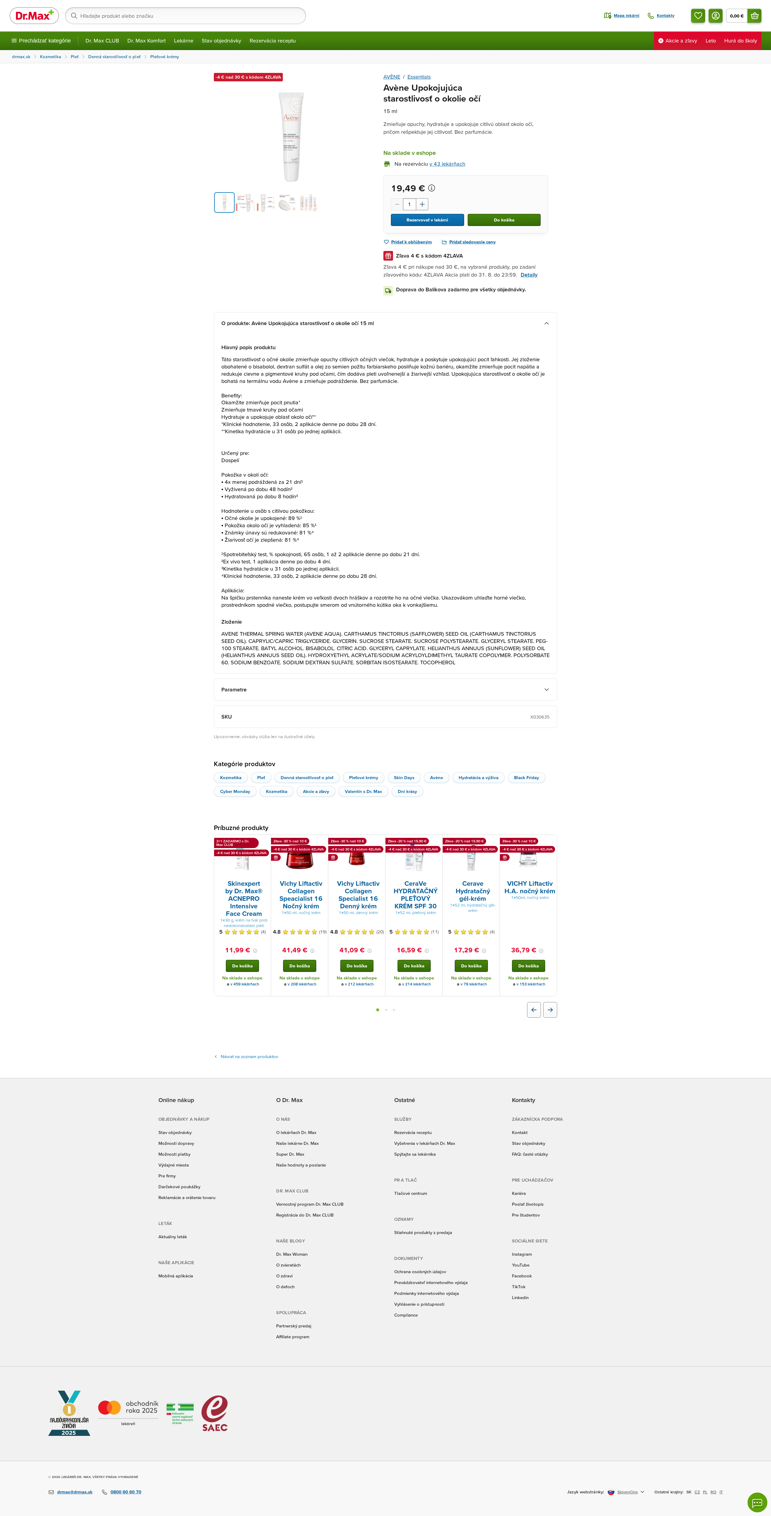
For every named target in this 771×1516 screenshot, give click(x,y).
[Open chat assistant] (757, 1502)
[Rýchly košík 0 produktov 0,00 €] (754, 16)
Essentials (419, 77)
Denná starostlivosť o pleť (307, 777)
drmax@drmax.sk (74, 1491)
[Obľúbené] (698, 16)
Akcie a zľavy (316, 791)
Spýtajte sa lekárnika (415, 1154)
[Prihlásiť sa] (716, 16)
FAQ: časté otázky (530, 1154)
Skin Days (404, 777)
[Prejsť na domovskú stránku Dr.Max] (34, 15)
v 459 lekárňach (244, 984)
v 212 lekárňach (359, 984)
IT (721, 1491)
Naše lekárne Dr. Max (297, 1143)
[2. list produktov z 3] (386, 1010)
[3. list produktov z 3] (394, 1010)
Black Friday (526, 777)
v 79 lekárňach (473, 984)
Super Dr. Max (290, 1154)
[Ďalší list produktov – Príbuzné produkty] (550, 1010)
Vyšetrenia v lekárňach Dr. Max (424, 1143)
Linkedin (520, 1297)
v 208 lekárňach (302, 984)
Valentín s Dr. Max (363, 791)
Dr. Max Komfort (146, 40)
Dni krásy (407, 791)
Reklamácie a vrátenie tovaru (186, 1197)
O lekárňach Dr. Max (296, 1132)
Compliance (406, 1314)
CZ (697, 1491)
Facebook (522, 1275)
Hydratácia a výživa (478, 777)
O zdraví (284, 1275)
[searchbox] (185, 15)
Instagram (522, 1254)
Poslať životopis (528, 1204)
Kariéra (519, 1193)
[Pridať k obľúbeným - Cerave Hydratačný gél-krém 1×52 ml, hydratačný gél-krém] (493, 842)
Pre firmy (167, 1175)
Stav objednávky (221, 40)
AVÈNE (391, 77)
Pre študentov (526, 1214)
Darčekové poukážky (179, 1186)
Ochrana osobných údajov (420, 1271)
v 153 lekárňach (531, 984)
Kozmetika (231, 777)
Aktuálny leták (172, 1236)
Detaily (529, 274)
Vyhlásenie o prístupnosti (419, 1304)
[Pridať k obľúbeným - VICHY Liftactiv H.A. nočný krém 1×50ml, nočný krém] (550, 842)
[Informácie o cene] (431, 188)
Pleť (261, 777)
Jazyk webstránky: (585, 1491)
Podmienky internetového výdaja (426, 1293)
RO (713, 1491)
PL (705, 1491)
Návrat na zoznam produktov (249, 1056)
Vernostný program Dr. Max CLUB (310, 1204)
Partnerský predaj (293, 1325)
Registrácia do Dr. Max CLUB (305, 1214)
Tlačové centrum (410, 1193)
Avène (436, 777)
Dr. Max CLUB (102, 40)
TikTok (519, 1286)
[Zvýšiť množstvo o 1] (422, 204)
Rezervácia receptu (273, 40)
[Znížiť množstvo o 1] (397, 204)
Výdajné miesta (173, 1164)
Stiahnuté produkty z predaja (423, 1232)
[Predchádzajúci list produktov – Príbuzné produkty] (534, 1010)
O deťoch (285, 1286)
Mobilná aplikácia (175, 1275)
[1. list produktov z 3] (377, 1009)
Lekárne (183, 40)
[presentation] (242, 856)
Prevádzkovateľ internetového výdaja (431, 1282)
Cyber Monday (235, 791)
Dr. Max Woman (291, 1254)
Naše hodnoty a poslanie (301, 1164)
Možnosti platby (174, 1154)
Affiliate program (292, 1336)
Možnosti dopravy (176, 1143)
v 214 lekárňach (416, 984)
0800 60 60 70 (126, 1491)
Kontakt (520, 1132)
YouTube (520, 1264)
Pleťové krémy (363, 777)
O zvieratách (288, 1264)
